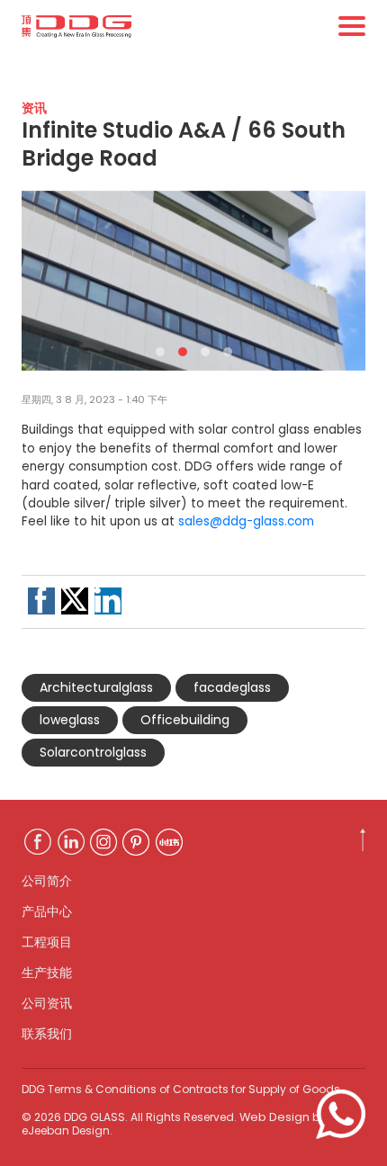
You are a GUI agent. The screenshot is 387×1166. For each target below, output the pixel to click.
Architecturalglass (96, 687)
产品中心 (47, 911)
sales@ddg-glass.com (246, 521)
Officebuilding (185, 720)
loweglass (70, 720)
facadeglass (232, 687)
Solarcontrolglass (93, 752)
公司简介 (47, 881)
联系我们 (47, 1034)
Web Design (274, 1117)
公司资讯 (47, 1003)
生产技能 (47, 973)
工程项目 (47, 942)
